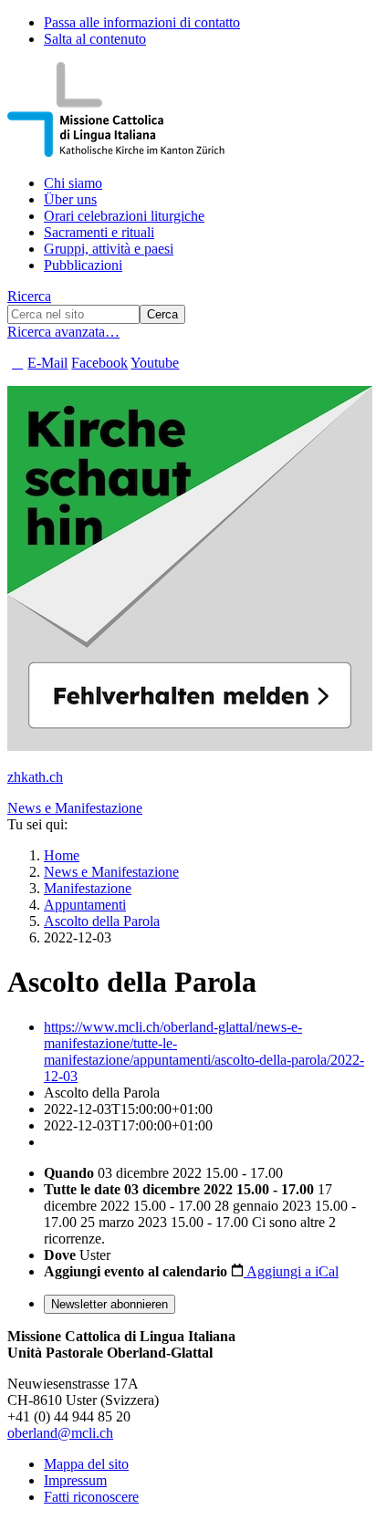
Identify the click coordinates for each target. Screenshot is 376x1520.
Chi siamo (73, 183)
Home (61, 855)
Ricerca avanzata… (63, 331)
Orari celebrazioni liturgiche (124, 216)
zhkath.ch (35, 777)
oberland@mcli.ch (60, 1433)
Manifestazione (87, 888)
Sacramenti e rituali (99, 232)
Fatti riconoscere (91, 1496)
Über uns (70, 199)
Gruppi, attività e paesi (108, 248)
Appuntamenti (85, 904)
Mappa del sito (86, 1464)
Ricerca (29, 296)
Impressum (75, 1480)
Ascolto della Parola (102, 921)
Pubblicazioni (83, 265)
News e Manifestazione (74, 808)
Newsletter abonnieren (109, 1304)
